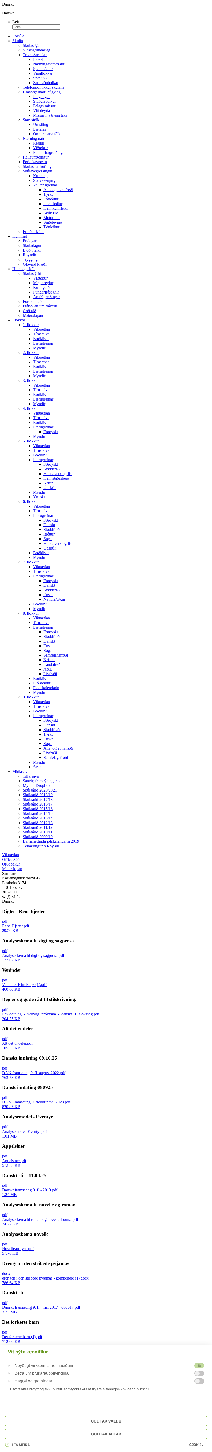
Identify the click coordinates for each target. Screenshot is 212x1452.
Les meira (21, 1445)
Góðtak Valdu (106, 1421)
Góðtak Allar (106, 1434)
